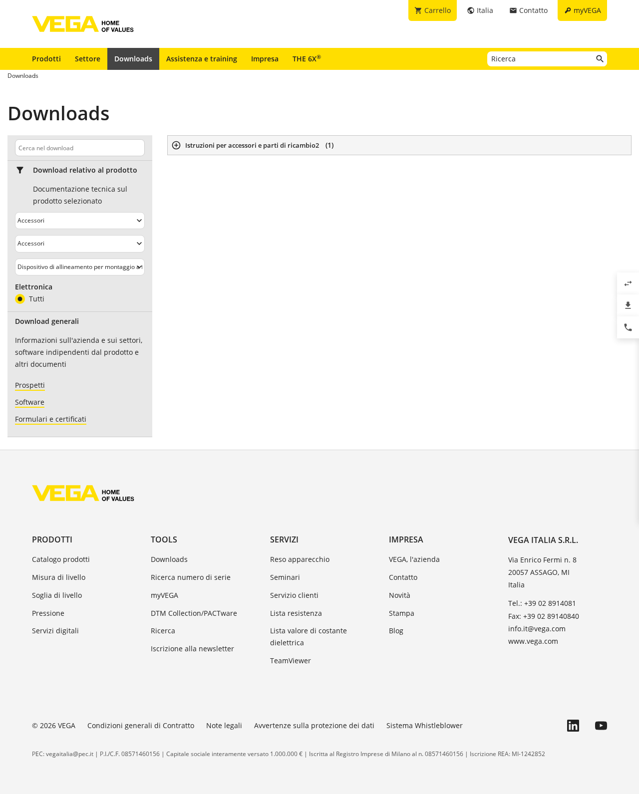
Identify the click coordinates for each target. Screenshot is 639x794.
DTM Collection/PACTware (194, 613)
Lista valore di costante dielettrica (308, 636)
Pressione (48, 613)
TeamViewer (290, 660)
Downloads (133, 58)
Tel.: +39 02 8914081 (542, 603)
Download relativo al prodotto (85, 170)
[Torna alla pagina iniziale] (83, 493)
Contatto (403, 577)
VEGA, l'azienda (414, 559)
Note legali (224, 725)
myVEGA (164, 595)
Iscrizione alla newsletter (192, 648)
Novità (399, 595)
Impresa (265, 58)
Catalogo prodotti (61, 559)
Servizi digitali (55, 630)
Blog (396, 630)
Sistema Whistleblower (424, 725)
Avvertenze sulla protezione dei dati (314, 725)
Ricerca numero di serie (191, 577)
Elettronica (33, 286)
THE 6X (307, 58)
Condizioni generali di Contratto (140, 725)
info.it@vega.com (537, 628)
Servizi (284, 539)
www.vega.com (533, 641)
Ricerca (163, 630)
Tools (164, 539)
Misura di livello (58, 577)
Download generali (47, 321)
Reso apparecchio (299, 559)
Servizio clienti (294, 595)
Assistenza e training (201, 58)
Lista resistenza (296, 613)
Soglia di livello (57, 595)
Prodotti (46, 58)
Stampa (401, 613)
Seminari (285, 577)
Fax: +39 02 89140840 (543, 616)
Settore (87, 58)
